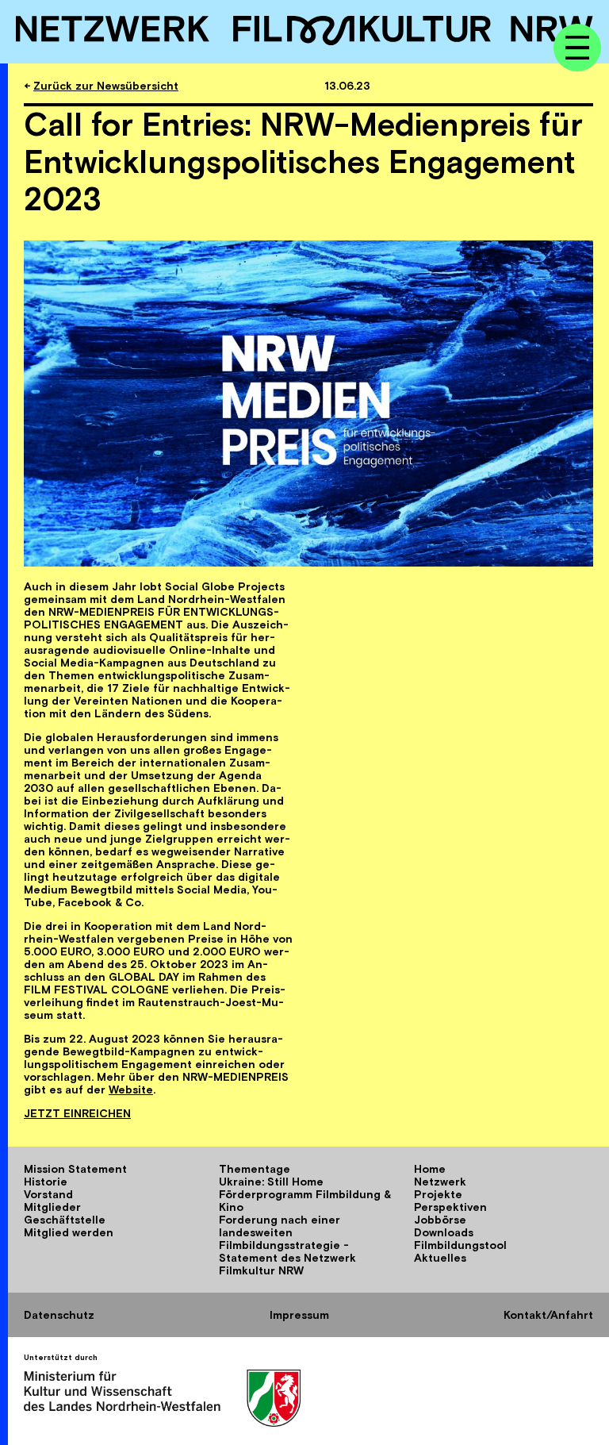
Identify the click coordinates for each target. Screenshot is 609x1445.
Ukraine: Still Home (271, 1181)
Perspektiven (450, 1207)
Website (131, 1089)
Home (430, 1169)
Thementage (254, 1169)
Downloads (443, 1232)
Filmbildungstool (460, 1245)
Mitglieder (52, 1207)
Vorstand (48, 1194)
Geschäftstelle (64, 1219)
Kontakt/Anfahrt (548, 1315)
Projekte (438, 1194)
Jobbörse (440, 1219)
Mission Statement (75, 1169)
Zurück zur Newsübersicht (105, 85)
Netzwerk (440, 1181)
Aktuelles (440, 1257)
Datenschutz (59, 1315)
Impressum (299, 1315)
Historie (45, 1181)
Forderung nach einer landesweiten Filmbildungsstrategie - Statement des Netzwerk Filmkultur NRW (287, 1245)
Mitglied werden (68, 1232)
